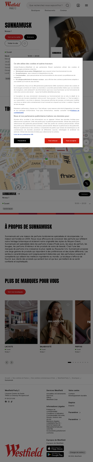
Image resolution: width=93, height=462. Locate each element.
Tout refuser (53, 141)
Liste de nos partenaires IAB (23, 134)
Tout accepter (71, 141)
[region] (46, 102)
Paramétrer (22, 141)
